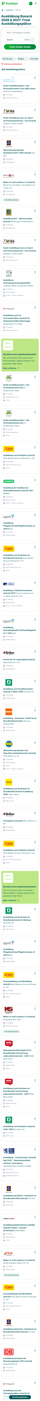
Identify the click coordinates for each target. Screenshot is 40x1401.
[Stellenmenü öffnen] (35, 77)
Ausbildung (9, 10)
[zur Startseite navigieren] (2, 10)
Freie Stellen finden (20, 47)
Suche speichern (20, 1397)
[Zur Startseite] (10, 3)
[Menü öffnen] (35, 3)
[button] (29, 39)
